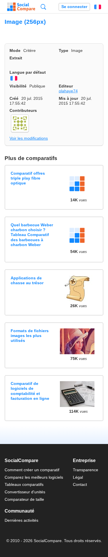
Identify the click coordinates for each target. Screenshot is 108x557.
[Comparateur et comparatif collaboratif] (21, 7)
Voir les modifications (29, 138)
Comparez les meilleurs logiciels (34, 477)
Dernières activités (21, 520)
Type (63, 50)
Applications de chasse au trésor (27, 280)
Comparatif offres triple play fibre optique (28, 178)
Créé (14, 98)
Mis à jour (68, 98)
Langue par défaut (28, 72)
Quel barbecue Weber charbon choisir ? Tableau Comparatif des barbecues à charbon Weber (32, 235)
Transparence (85, 470)
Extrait (16, 58)
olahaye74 (68, 91)
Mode (15, 50)
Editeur (66, 86)
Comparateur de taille (24, 499)
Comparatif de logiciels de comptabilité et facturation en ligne (30, 391)
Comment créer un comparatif (32, 470)
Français (97, 7)
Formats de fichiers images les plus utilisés (30, 335)
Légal (78, 477)
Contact (80, 484)
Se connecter (74, 7)
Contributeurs (23, 110)
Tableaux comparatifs (24, 484)
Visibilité (18, 86)
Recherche (43, 6)
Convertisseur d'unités (25, 492)
